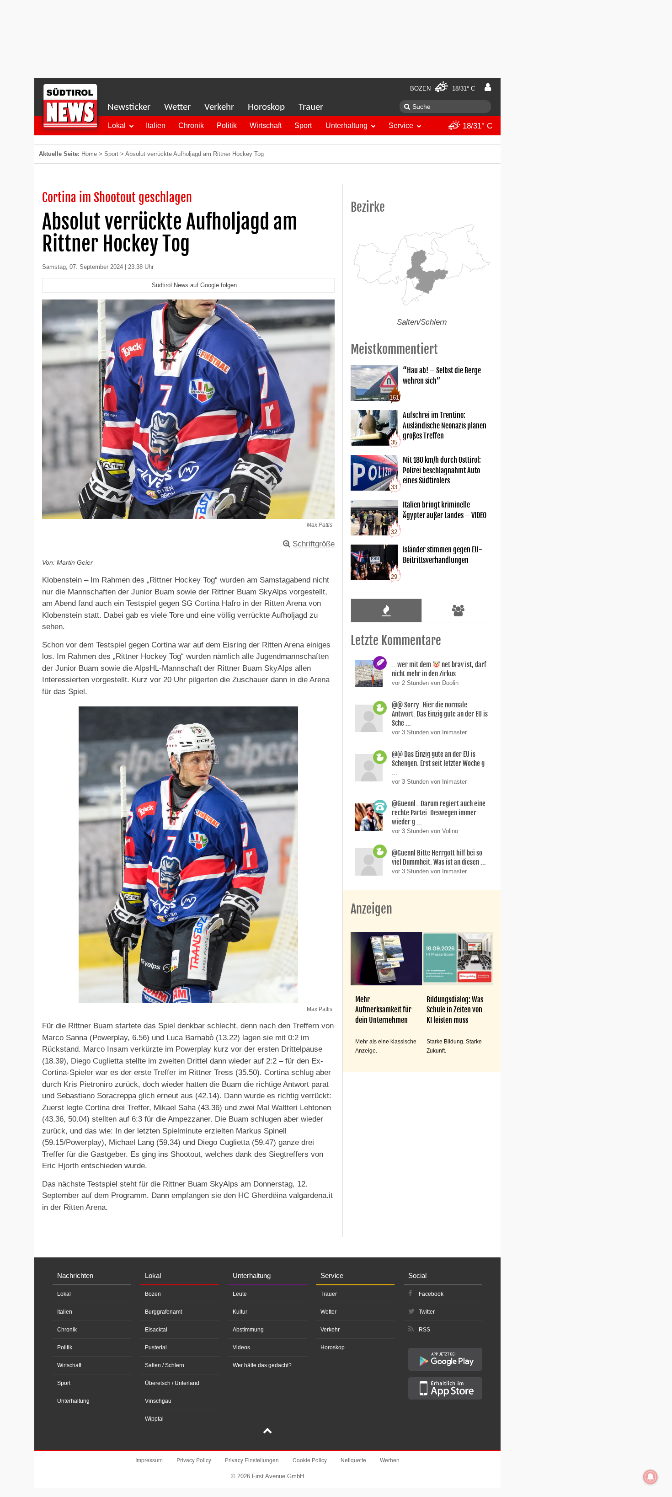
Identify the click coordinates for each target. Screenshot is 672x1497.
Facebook (431, 1294)
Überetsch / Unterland (172, 1383)
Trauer (311, 107)
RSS (424, 1329)
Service (401, 125)
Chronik (191, 125)
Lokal (117, 125)
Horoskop (266, 107)
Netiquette (353, 1460)
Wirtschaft (266, 125)
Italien (155, 125)
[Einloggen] (488, 87)
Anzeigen (371, 909)
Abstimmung (248, 1329)
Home (89, 153)
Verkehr (219, 107)
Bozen (153, 1294)
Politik (227, 125)
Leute (240, 1294)
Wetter (177, 107)
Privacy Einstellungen (252, 1460)
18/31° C (476, 126)
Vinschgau (158, 1401)
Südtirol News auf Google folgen (194, 285)
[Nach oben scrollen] (267, 1431)
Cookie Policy (310, 1460)
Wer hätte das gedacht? (262, 1365)
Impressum (149, 1460)
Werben (390, 1460)
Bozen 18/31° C (442, 88)
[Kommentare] (386, 610)
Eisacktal (156, 1329)
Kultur (240, 1312)
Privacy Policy (193, 1460)
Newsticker (128, 107)
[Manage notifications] (650, 1477)
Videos (241, 1347)
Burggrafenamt (163, 1312)
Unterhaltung (346, 125)
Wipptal (154, 1419)
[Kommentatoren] (458, 610)
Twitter (427, 1312)
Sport (303, 125)
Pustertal (156, 1347)
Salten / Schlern (164, 1365)
